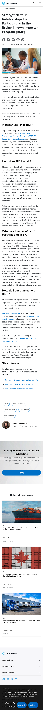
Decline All (33, 705)
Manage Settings (10, 705)
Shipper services (8, 666)
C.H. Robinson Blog (9, 9)
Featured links (7, 660)
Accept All (21, 705)
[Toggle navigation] (40, 3)
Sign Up (21, 473)
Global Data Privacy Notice (23, 692)
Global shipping (24, 409)
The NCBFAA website (11, 313)
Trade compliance (9, 416)
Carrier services (8, 672)
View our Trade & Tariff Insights (19, 384)
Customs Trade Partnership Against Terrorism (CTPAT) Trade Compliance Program (19, 136)
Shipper (6, 403)
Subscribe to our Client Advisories (19, 389)
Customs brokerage (9, 409)
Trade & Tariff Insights (19, 403)
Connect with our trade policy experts (21, 380)
